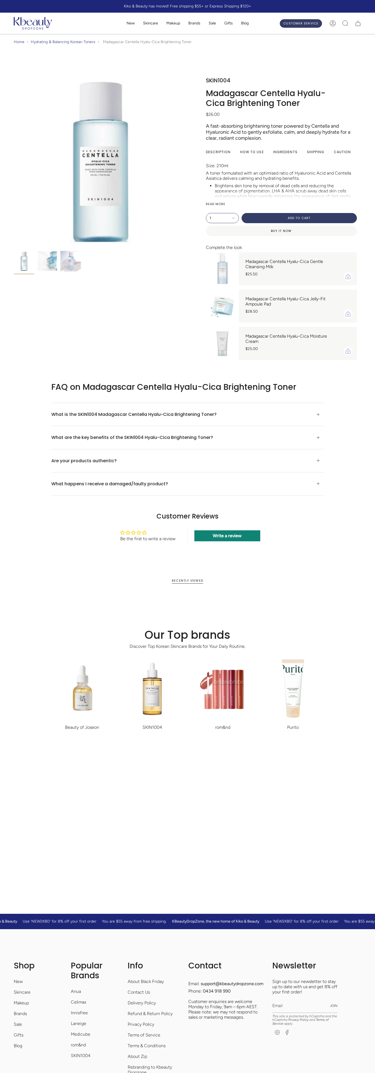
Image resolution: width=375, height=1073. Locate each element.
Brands (20, 1013)
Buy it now (281, 231)
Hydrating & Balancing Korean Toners (63, 42)
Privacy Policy (141, 1024)
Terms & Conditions (147, 1045)
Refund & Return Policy (150, 1013)
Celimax (78, 1002)
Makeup (21, 1002)
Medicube (80, 1034)
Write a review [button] (227, 535)
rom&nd (78, 1044)
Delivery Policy (142, 1002)
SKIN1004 (81, 1055)
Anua (76, 991)
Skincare (22, 992)
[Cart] (358, 23)
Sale (18, 1024)
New (18, 981)
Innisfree (79, 1012)
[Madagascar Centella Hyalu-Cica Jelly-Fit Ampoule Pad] (222, 306)
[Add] (348, 276)
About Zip (137, 1056)
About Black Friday (146, 981)
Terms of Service (144, 1035)
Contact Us (139, 992)
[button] (150, 23)
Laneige (78, 1023)
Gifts (18, 1035)
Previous (13, 161)
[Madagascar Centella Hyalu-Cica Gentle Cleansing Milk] (222, 268)
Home (19, 42)
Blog (18, 1045)
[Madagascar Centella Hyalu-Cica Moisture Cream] (222, 343)
